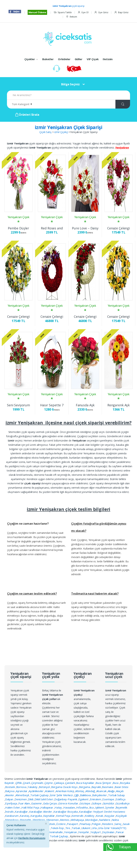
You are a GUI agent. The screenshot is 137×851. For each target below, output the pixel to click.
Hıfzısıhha (82, 807)
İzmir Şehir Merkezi (61, 795)
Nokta (115, 820)
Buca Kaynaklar (85, 783)
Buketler (48, 59)
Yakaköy (33, 787)
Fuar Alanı (24, 803)
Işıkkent (100, 807)
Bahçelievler (99, 795)
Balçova (10, 791)
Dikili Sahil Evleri (44, 799)
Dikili (31, 799)
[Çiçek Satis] (68, 38)
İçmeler (110, 807)
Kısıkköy (90, 815)
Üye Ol (84, 12)
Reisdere (108, 824)
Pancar (120, 832)
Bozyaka (125, 783)
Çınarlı (27, 783)
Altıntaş (80, 791)
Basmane (108, 787)
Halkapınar (47, 807)
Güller (78, 59)
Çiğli (76, 795)
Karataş (25, 815)
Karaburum (12, 815)
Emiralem (96, 799)
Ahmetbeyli (23, 795)
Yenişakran (70, 832)
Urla (94, 828)
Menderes (39, 820)
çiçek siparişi (69, 5)
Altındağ (90, 791)
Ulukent (86, 828)
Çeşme (49, 783)
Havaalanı (69, 807)
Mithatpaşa (78, 820)
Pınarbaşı (85, 824)
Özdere (61, 824)
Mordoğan (91, 820)
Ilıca (91, 807)
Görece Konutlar (68, 803)
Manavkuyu (12, 820)
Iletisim (73, 16)
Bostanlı (10, 787)
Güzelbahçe (123, 803)
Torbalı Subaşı (116, 795)
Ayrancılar (22, 791)
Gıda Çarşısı (50, 803)
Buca (116, 783)
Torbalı (76, 828)
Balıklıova (86, 795)
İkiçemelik (121, 807)
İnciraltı (9, 811)
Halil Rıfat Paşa (30, 807)
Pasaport (73, 824)
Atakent (50, 791)
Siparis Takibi (65, 12)
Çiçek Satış (45, 132)
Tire (68, 828)
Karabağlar (21, 811)
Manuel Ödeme (37, 12)
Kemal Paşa (63, 815)
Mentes (65, 820)
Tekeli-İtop (57, 828)
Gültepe (97, 803)
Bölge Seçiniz (70, 84)
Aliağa (111, 791)
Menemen (52, 820)
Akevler (10, 795)
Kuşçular (110, 815)
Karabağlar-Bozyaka (66, 811)
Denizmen (21, 799)
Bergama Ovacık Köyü (64, 787)
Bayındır (9, 783)
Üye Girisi (103, 12)
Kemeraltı (78, 815)
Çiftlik (19, 783)
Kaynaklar (49, 815)
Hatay (59, 807)
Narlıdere (105, 820)
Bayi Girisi (123, 12)
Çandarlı (70, 783)
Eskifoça (120, 799)
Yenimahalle (56, 832)
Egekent (83, 799)
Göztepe (85, 803)
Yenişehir (84, 832)
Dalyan (9, 799)
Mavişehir (26, 820)
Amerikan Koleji (65, 791)
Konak (100, 815)
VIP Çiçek (93, 59)
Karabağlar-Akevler (41, 811)
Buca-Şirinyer (104, 783)
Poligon (96, 824)
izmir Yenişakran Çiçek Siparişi (68, 127)
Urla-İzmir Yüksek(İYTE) (112, 828)
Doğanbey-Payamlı (66, 799)
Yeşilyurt (96, 832)
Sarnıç (118, 824)
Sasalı (126, 824)
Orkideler (64, 59)
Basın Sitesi (121, 787)
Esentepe (108, 799)
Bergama (85, 787)
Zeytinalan (108, 832)
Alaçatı (120, 791)
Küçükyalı (121, 815)
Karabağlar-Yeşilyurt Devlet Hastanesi (102, 811)
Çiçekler (29, 59)
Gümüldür (109, 803)
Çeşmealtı (37, 783)
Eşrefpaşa (11, 803)
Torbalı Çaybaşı (39, 795)
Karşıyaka (37, 815)
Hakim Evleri (13, 807)
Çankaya (59, 783)
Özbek (51, 824)
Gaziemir (37, 803)
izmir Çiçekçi (61, 132)
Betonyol (44, 787)
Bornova (21, 787)
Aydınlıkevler (36, 791)
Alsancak (101, 791)
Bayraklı (97, 787)
